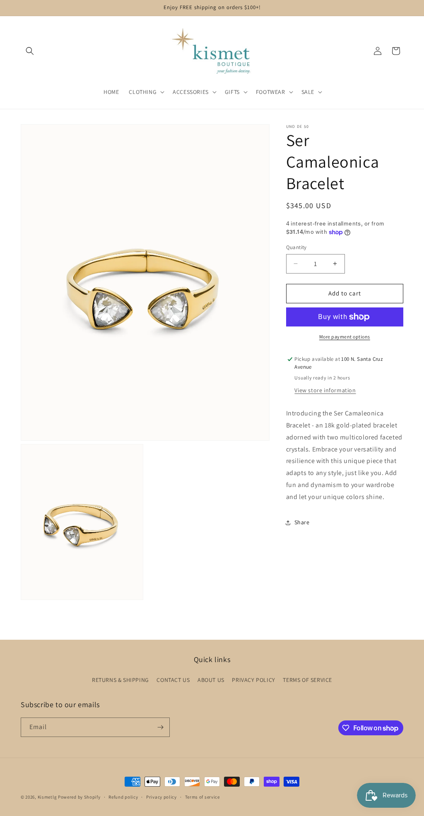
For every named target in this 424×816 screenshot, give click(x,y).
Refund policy (123, 797)
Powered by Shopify (79, 797)
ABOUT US (211, 680)
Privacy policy (161, 797)
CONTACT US (173, 680)
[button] (30, 51)
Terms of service (202, 797)
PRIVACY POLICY (253, 680)
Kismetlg (47, 797)
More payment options (344, 337)
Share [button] (302, 522)
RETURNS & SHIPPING (120, 680)
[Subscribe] (160, 727)
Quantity (296, 247)
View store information (325, 390)
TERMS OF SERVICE (307, 680)
